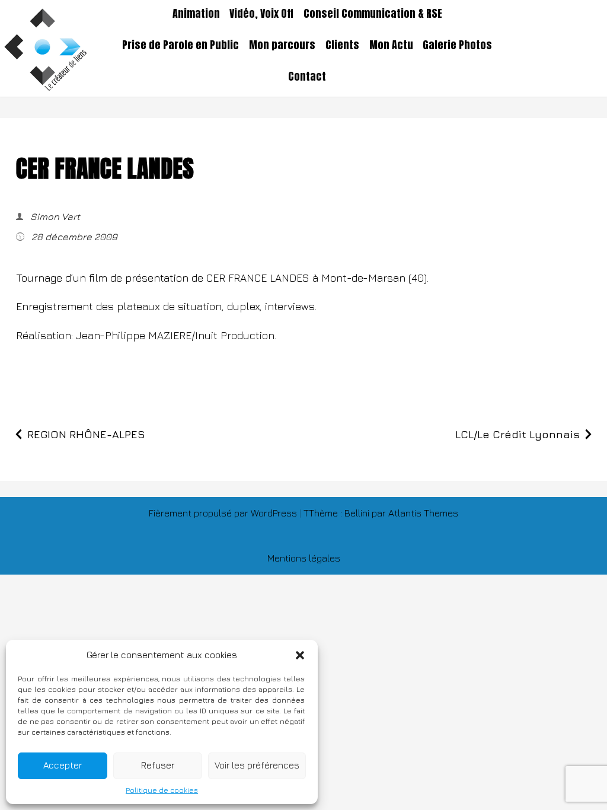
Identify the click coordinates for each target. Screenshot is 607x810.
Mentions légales (303, 558)
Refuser (157, 765)
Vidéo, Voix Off (261, 13)
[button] (300, 655)
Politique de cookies (162, 790)
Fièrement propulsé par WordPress (224, 513)
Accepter (62, 765)
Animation (196, 13)
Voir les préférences (257, 765)
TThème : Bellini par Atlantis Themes (381, 513)
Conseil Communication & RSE (373, 13)
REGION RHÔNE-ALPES (86, 434)
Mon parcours (282, 45)
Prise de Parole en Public (180, 45)
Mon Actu (391, 45)
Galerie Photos (457, 45)
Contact (307, 76)
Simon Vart (54, 216)
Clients (342, 45)
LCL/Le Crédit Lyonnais (517, 434)
